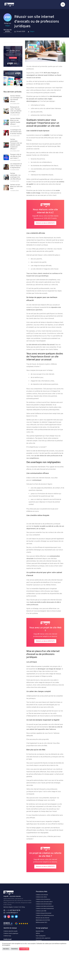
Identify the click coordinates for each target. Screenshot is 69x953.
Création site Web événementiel (45, 908)
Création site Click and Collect (44, 901)
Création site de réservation (44, 904)
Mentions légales (8, 907)
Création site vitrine (41, 897)
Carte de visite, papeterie (43, 938)
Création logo (7, 936)
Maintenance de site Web (43, 920)
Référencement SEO (41, 922)
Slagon (7, 26)
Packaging (39, 940)
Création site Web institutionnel (44, 906)
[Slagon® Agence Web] (9, 4)
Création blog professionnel (43, 913)
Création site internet (42, 895)
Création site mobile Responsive (45, 915)
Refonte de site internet (42, 918)
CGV (20, 907)
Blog (23, 907)
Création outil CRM (41, 911)
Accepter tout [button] (24, 949)
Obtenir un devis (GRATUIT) (45, 223)
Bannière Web (40, 931)
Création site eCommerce (43, 899)
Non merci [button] (6, 949)
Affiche (38, 933)
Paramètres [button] (14, 949)
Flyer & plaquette (40, 936)
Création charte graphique (11, 933)
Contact (16, 907)
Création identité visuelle (10, 931)
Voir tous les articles (8, 30)
